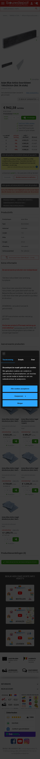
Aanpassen (18, 396)
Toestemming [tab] (8, 360)
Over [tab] (33, 360)
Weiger (20, 403)
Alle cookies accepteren (20, 389)
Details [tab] (21, 360)
